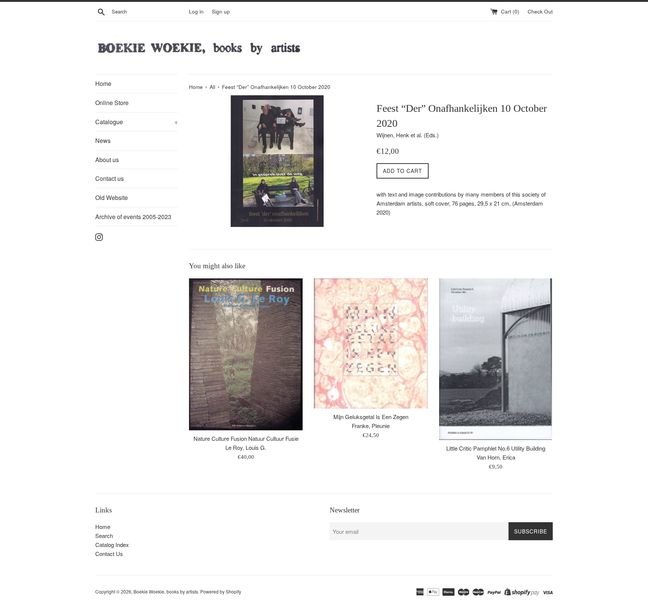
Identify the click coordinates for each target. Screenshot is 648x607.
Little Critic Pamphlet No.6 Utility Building (495, 448)
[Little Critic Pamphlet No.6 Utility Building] (496, 359)
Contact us (109, 178)
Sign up (221, 11)
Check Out (540, 11)
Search (104, 535)
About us (107, 159)
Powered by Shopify (220, 591)
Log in (196, 11)
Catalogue (136, 121)
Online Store (112, 102)
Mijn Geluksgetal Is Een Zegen (370, 417)
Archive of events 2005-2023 (133, 216)
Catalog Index (112, 544)
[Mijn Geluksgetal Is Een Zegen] (371, 343)
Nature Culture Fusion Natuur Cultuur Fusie (246, 438)
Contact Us (109, 553)
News (103, 140)
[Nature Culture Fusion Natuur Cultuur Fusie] (246, 354)
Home (103, 83)
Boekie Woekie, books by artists (166, 591)
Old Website (111, 197)
